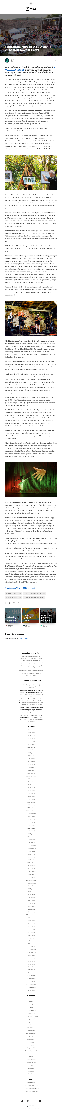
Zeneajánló (31, 1068)
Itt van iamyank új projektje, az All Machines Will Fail (31, 694)
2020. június (31, 923)
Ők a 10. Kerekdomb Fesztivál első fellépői (28, 617)
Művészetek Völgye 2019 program (34, 593)
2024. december (31, 767)
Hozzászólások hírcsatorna (31, 1088)
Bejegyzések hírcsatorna (31, 1085)
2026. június (31, 735)
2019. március (31, 967)
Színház (31, 1056)
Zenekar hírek (31, 1071)
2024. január (31, 799)
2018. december (31, 976)
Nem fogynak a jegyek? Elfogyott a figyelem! (31, 671)
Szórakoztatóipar (31, 1059)
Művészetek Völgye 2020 (13, 597)
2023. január (31, 834)
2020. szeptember (31, 915)
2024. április (31, 790)
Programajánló (31, 1048)
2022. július (31, 851)
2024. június (31, 785)
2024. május (31, 788)
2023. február (31, 831)
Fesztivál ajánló (11, 44)
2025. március (31, 759)
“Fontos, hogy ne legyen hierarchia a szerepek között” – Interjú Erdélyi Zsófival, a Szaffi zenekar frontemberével (31, 658)
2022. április (31, 860)
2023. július (31, 816)
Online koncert (31, 1039)
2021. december (31, 871)
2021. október (31, 877)
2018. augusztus (31, 987)
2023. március (31, 828)
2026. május (31, 738)
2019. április (31, 964)
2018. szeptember (31, 984)
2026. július (31, 733)
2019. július (31, 955)
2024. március (31, 793)
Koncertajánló (31, 1030)
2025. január (31, 764)
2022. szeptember (31, 845)
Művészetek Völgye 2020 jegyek (34, 597)
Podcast (31, 1045)
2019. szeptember (31, 949)
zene (31, 1065)
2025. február (31, 761)
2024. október (31, 773)
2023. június (31, 819)
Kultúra (31, 1036)
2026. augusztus (31, 730)
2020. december (31, 906)
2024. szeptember (31, 776)
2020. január (31, 938)
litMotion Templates (37, 1108)
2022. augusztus (31, 848)
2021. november (31, 874)
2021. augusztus (31, 883)
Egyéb (31, 1007)
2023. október (31, 808)
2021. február (31, 900)
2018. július (31, 990)
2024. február (31, 796)
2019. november (31, 944)
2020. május (31, 926)
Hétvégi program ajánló (31, 1016)
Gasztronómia (31, 1013)
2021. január (31, 903)
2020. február (31, 935)
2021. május (31, 892)
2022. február (31, 866)
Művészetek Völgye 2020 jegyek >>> (21, 588)
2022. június (31, 854)
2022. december (31, 837)
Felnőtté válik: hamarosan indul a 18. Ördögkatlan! (12, 618)
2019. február (31, 970)
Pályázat (31, 1042)
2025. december (31, 744)
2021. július (31, 886)
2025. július (31, 750)
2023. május (31, 822)
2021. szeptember (31, 880)
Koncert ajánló (31, 1028)
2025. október (31, 747)
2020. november (31, 909)
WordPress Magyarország (31, 1091)
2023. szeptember (31, 811)
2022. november (31, 840)
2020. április (31, 929)
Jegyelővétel (31, 1019)
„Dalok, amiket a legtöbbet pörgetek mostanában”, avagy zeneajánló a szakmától (31, 686)
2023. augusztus (31, 814)
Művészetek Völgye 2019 (13, 593)
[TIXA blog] (31, 13)
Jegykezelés (31, 1022)
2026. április (31, 741)
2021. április (31, 895)
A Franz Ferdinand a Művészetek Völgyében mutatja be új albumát (47, 617)
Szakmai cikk (31, 1054)
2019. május (31, 961)
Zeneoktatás (31, 1074)
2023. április (31, 825)
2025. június (31, 753)
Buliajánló (31, 999)
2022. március (31, 863)
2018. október (31, 981)
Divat (31, 1004)
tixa (12, 61)
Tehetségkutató (31, 1062)
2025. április (31, 756)
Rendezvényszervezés (31, 1051)
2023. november (31, 805)
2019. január (31, 973)
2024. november (31, 770)
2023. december (31, 802)
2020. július (31, 921)
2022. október (31, 842)
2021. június (31, 889)
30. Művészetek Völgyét (14, 579)
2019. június (31, 958)
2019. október (31, 947)
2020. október (31, 912)
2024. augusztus (31, 779)
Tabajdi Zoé (10, 625)
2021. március (31, 897)
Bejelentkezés (31, 1082)
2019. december (31, 941)
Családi (31, 1002)
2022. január (31, 868)
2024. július (31, 782)
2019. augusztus (31, 952)
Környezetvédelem (31, 1033)
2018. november (31, 978)
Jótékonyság (31, 1025)
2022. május (31, 857)
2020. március (31, 932)
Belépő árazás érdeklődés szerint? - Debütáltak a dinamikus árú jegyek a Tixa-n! (31, 700)
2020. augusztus (31, 918)
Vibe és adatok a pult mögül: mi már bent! (31, 663)
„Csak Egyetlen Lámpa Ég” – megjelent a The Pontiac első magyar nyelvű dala (31, 719)
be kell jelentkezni (23, 639)
